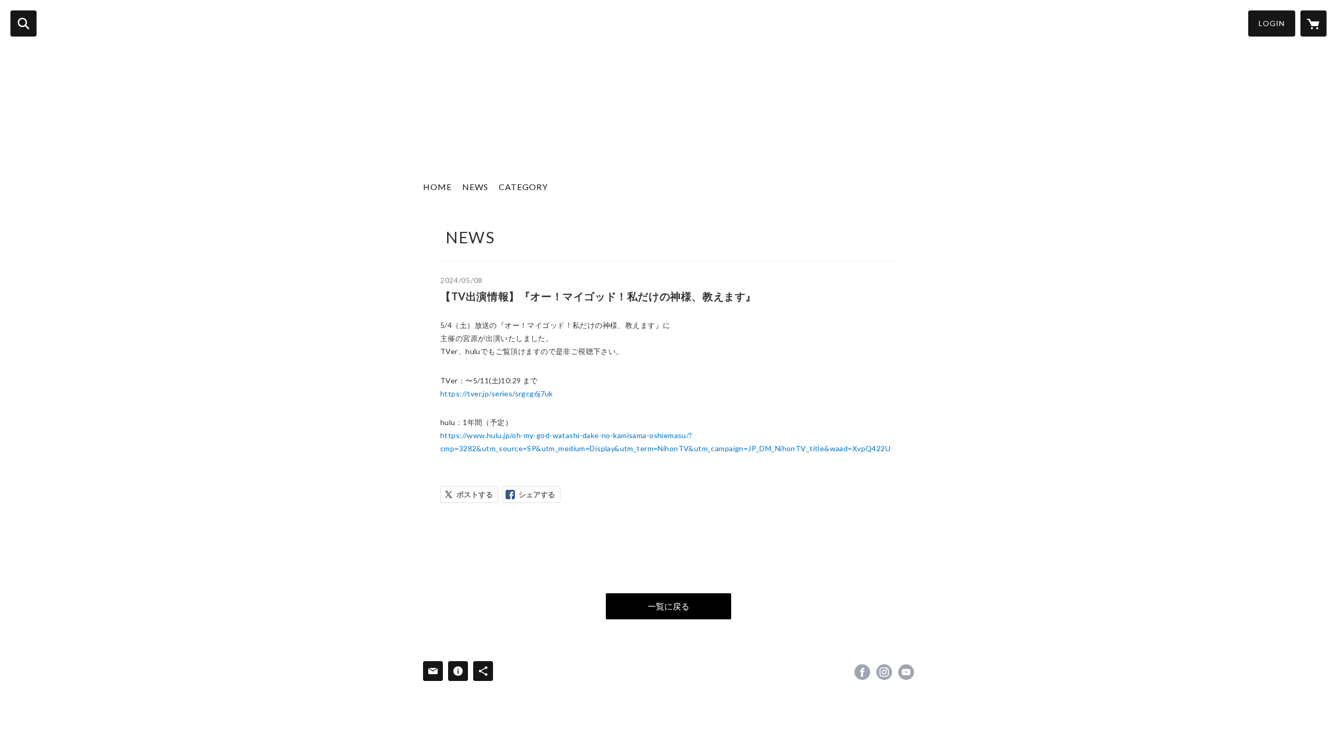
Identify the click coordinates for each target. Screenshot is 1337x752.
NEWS (475, 187)
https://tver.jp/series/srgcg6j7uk (496, 393)
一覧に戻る (668, 606)
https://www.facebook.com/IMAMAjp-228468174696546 (862, 672)
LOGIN (1272, 23)
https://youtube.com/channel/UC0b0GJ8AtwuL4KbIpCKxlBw (906, 672)
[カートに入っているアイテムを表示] (1313, 23)
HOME (437, 187)
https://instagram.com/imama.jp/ (884, 672)
